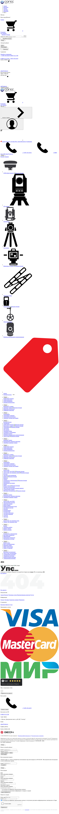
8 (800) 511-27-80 (14, 55)
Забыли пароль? (4, 752)
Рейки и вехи (6, 543)
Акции (4, 141)
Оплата (2, 599)
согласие (27, 809)
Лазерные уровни (7, 440)
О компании (29, 141)
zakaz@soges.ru (4, 70)
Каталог (6, 595)
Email (2, 749)
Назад (2, 40)
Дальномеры (6, 414)
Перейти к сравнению (6, 54)
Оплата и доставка (10, 141)
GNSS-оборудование (8, 398)
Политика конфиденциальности (24, 735)
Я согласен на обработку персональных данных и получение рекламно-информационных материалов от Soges (29, 800)
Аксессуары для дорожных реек (11, 520)
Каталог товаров (5, 156)
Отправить (3, 765)
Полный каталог (7, 394)
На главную (3, 573)
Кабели (5, 526)
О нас (11, 604)
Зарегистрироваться (5, 792)
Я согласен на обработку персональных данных (14, 789)
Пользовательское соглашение (37, 735)
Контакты (23, 141)
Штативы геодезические (9, 552)
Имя (2, 772)
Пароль (2, 751)
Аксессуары (6, 470)
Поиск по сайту (4, 36)
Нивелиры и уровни (8, 406)
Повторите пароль (5, 785)
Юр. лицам (18, 141)
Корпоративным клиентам (23, 595)
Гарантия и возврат (14, 599)
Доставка (6, 599)
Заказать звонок (4, 87)
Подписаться (4, 807)
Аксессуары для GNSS (9, 501)
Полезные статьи (12, 595)
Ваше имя (3, 797)
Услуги (32, 595)
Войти (2, 45)
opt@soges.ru (4, 86)
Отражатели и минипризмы (10, 533)
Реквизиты (21, 599)
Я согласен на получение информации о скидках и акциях (16, 790)
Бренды (7, 604)
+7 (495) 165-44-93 (5, 55)
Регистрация (4, 47)
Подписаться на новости (6, 693)
